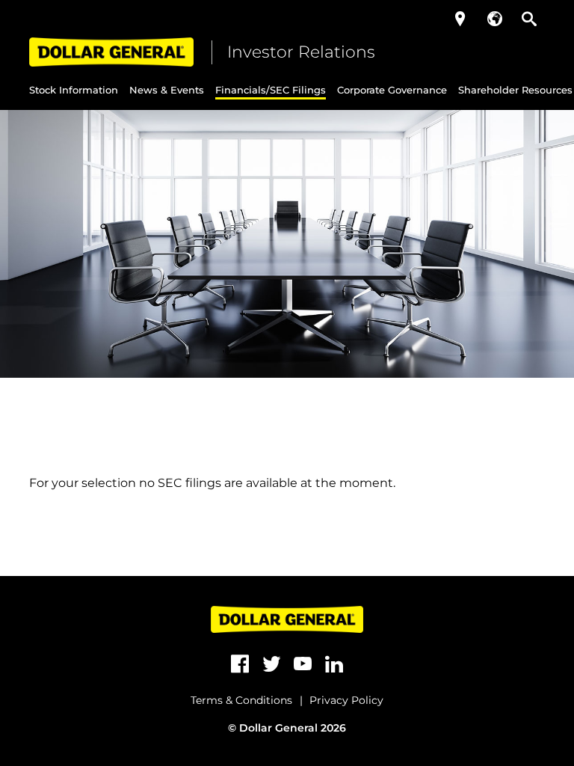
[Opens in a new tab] (240, 664)
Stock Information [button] (73, 90)
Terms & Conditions (241, 700)
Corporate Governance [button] (392, 90)
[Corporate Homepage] (111, 52)
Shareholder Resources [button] (515, 90)
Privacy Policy (346, 700)
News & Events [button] (166, 90)
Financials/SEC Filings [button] (270, 90)
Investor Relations (301, 52)
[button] (460, 18)
